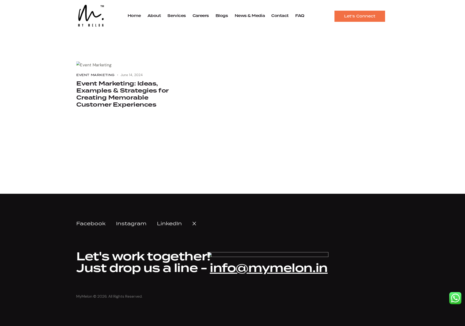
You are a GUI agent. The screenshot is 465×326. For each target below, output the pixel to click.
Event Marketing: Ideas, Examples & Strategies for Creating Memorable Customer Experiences (122, 94)
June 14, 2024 (132, 75)
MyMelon (84, 296)
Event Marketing (95, 75)
